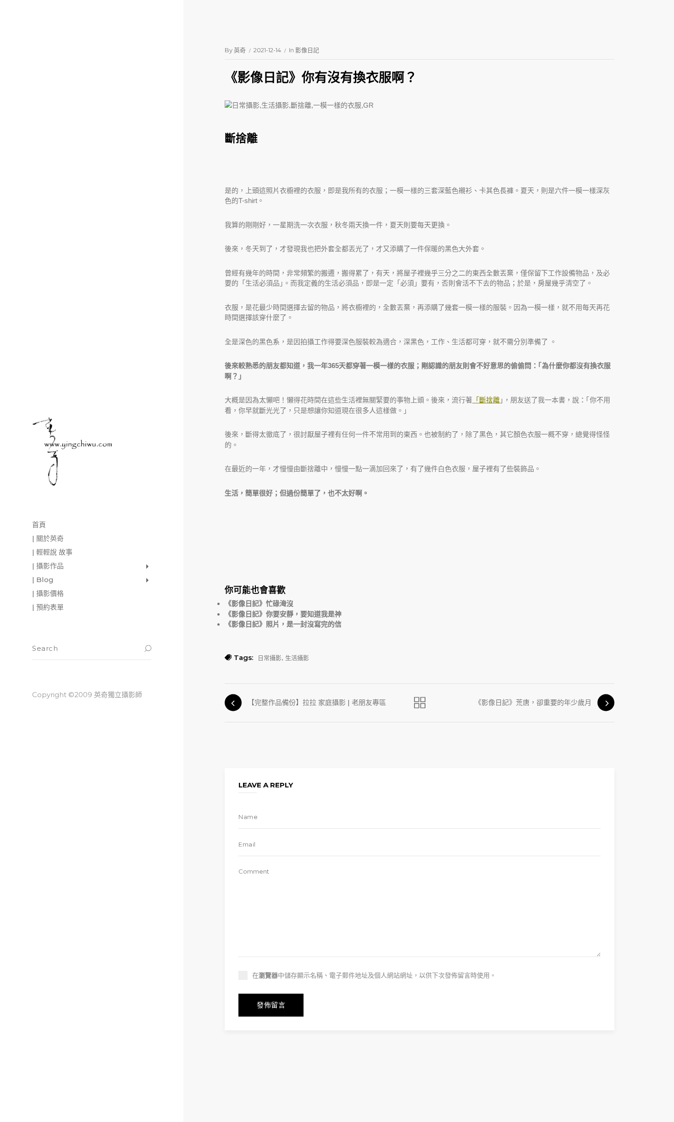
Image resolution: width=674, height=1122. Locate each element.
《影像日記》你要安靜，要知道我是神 (283, 614)
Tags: (243, 657)
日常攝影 (270, 657)
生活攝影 (297, 657)
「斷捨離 (486, 400)
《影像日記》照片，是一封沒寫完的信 (283, 624)
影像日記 (307, 50)
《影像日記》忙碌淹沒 (259, 603)
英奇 (240, 50)
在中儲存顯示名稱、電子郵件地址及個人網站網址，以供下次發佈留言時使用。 (374, 975)
